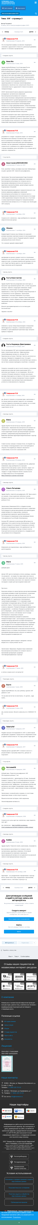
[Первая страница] (2, 31)
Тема (16, 956)
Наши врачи (21, 8)
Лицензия (6, 1046)
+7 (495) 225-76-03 (14, 1087)
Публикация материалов (19, 1202)
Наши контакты (9, 1077)
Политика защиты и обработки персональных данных (19, 1195)
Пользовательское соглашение (19, 1188)
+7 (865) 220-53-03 (17, 1093)
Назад (7, 32)
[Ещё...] (35, 40)
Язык (10, 956)
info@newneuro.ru (17, 1096)
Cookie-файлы (25, 956)
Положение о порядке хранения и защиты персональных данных (19, 1180)
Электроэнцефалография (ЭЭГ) (19, 25)
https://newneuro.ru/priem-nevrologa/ (12, 475)
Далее (31, 32)
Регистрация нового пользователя (19, 919)
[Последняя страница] (35, 31)
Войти (19, 931)
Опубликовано (15, 41)
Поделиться (10, 942)
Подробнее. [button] (17, 1217)
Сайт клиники (8, 8)
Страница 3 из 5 (19, 32)
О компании (7, 997)
